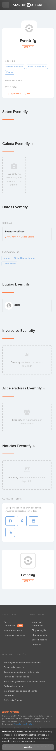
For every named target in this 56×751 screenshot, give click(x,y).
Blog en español (40, 635)
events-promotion (14, 67)
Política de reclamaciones (16, 677)
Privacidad (9, 695)
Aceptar (28, 747)
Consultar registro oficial (23, 724)
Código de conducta (13, 686)
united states (9, 264)
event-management (37, 67)
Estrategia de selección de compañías (22, 662)
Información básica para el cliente (20, 691)
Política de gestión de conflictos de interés (24, 681)
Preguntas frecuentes (14, 635)
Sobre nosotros (39, 640)
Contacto (36, 644)
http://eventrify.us (17, 93)
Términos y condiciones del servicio (21, 672)
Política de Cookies (13, 700)
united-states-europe (24, 258)
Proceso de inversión (14, 667)
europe (6, 258)
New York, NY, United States (20, 237)
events (9, 72)
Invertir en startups (13, 630)
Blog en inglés (39, 630)
